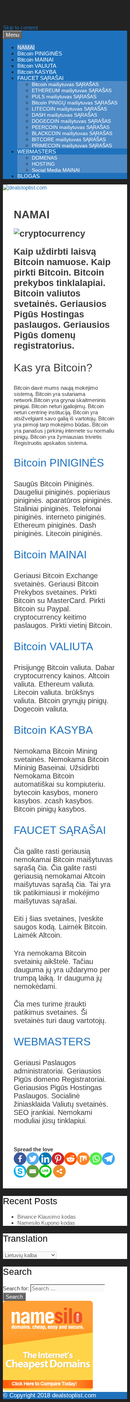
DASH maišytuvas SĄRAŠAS (64, 115)
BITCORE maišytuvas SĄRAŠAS (69, 139)
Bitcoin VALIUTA (36, 66)
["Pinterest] (58, 1158)
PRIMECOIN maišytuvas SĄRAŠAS (72, 145)
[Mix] (83, 1158)
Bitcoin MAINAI (35, 60)
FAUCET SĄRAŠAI (40, 78)
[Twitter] (32, 1158)
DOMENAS (44, 158)
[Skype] (20, 1171)
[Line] (45, 1171)
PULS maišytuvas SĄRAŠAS (64, 96)
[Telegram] (108, 1158)
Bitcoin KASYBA (36, 72)
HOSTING (43, 164)
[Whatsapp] (96, 1158)
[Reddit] (70, 1158)
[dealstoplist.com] (25, 187)
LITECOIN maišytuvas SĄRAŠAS (69, 109)
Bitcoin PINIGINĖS (39, 53)
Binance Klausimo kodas (46, 1217)
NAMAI (26, 47)
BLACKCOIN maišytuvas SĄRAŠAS (72, 133)
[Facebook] (20, 1158)
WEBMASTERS (36, 151)
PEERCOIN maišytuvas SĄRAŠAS (70, 127)
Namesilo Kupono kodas (46, 1223)
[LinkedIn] (45, 1158)
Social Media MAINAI (56, 170)
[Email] (32, 1171)
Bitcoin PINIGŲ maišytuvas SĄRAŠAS (74, 103)
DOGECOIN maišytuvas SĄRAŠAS (71, 121)
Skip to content (20, 27)
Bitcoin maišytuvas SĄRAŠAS (65, 84)
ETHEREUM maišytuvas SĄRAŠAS (72, 90)
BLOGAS (28, 176)
